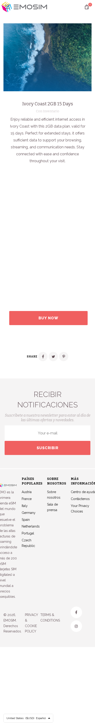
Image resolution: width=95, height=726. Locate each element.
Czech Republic (28, 543)
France (27, 499)
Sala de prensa (52, 507)
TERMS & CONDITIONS (50, 617)
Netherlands (31, 526)
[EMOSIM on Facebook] (76, 612)
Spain (26, 520)
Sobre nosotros (53, 494)
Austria (27, 492)
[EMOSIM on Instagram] (76, 626)
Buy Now (48, 318)
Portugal (28, 533)
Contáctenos (80, 499)
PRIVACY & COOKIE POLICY (31, 623)
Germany (29, 513)
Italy (25, 506)
